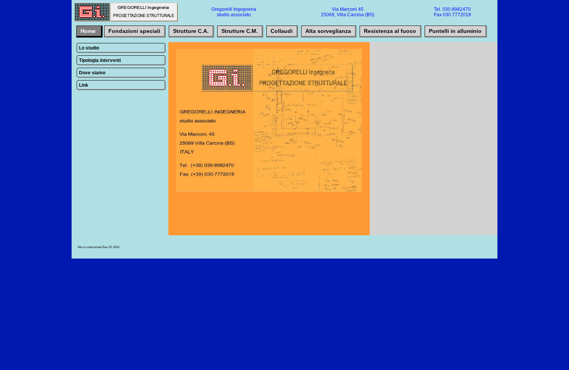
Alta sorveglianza (328, 31)
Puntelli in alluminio (455, 31)
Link (83, 85)
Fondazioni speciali (134, 31)
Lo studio (89, 48)
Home (89, 31)
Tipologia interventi (100, 60)
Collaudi (282, 31)
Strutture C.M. (239, 31)
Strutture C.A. (191, 31)
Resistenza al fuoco (390, 31)
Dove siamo (92, 72)
